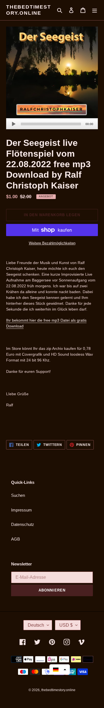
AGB (15, 539)
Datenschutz (22, 524)
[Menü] (94, 10)
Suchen (18, 495)
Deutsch (36, 625)
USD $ (66, 625)
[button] (60, 670)
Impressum (21, 510)
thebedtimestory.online (28, 10)
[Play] (13, 124)
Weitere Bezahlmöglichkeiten (52, 243)
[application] (52, 123)
